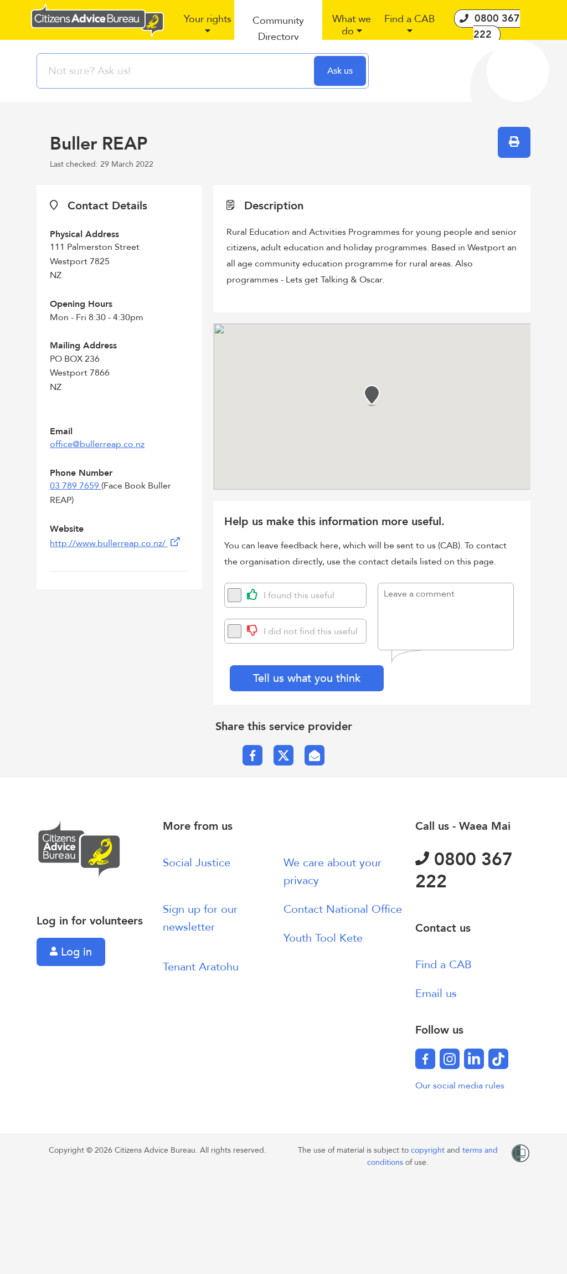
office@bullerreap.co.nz (97, 444)
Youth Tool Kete (323, 938)
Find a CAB (443, 964)
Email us (436, 993)
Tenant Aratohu (201, 966)
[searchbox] (176, 71)
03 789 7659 (75, 486)
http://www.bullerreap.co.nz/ (109, 543)
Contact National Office (343, 909)
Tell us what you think (306, 678)
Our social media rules (459, 1086)
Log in (75, 951)
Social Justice (196, 862)
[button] (207, 29)
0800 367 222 (464, 870)
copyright (429, 1150)
